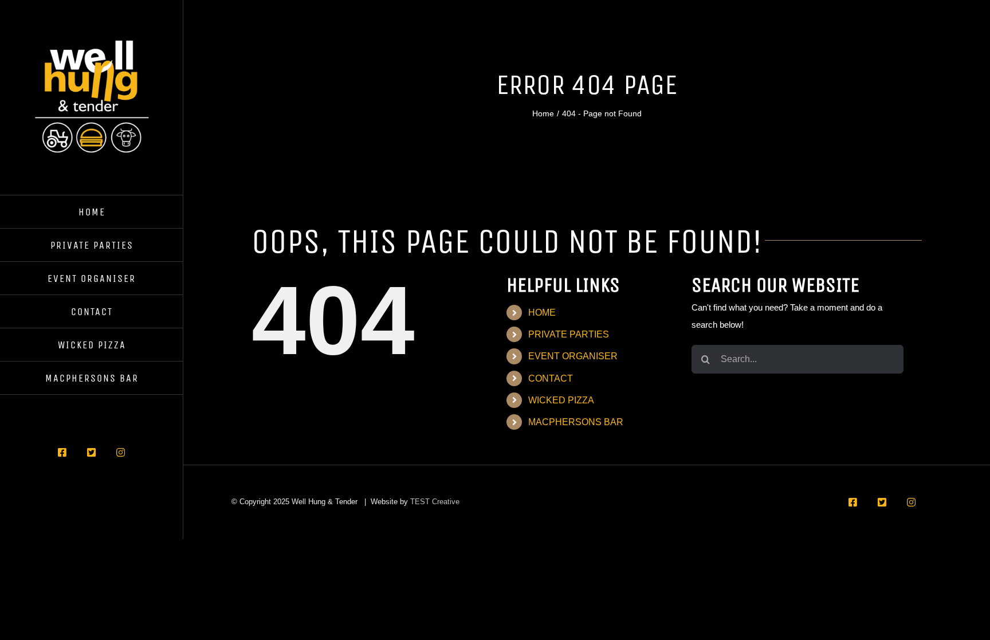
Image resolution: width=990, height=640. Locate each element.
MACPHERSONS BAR (575, 422)
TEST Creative (434, 501)
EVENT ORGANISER (573, 356)
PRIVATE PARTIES (568, 334)
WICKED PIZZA (561, 400)
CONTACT (550, 378)
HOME (542, 312)
